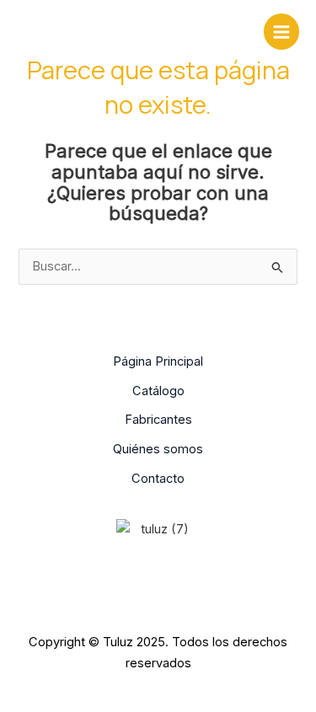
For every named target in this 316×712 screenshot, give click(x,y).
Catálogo (158, 391)
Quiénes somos (158, 449)
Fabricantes (158, 419)
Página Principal (158, 361)
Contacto (158, 478)
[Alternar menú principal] (281, 31)
